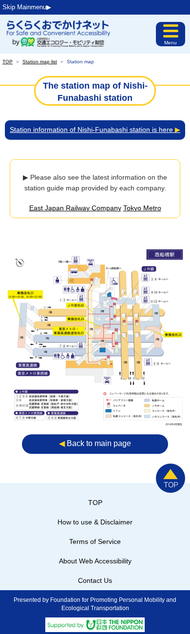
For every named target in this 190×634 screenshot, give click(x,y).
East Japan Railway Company (75, 208)
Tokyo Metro (142, 208)
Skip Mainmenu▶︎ (26, 7)
